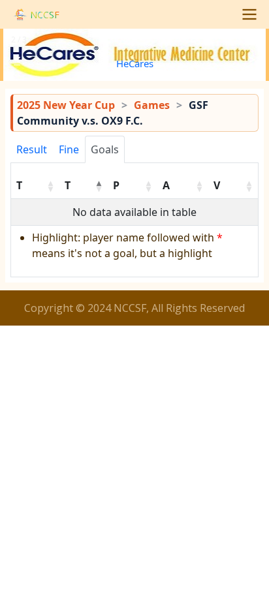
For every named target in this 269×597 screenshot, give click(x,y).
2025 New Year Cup (66, 105)
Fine (69, 149)
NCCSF (44, 14)
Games (152, 105)
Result (31, 149)
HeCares (134, 63)
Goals (105, 149)
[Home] (20, 14)
